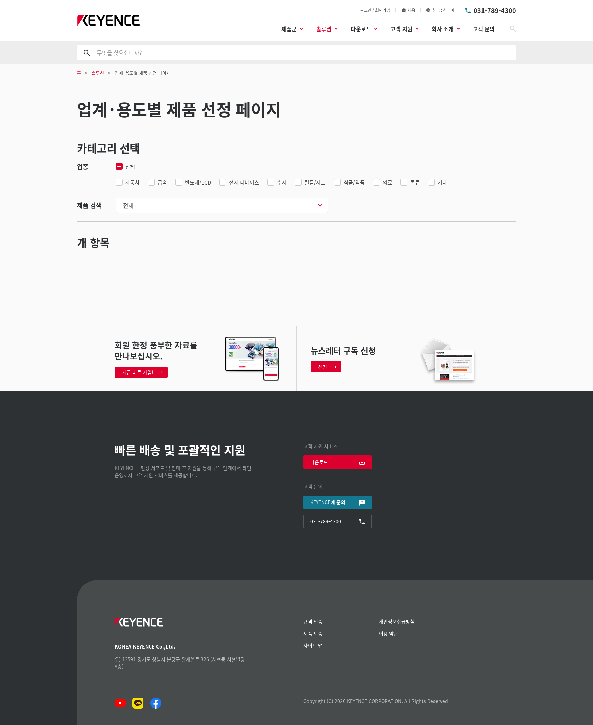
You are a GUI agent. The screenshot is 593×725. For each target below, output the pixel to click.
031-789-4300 (495, 10)
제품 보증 (313, 633)
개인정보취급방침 (397, 621)
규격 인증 (313, 621)
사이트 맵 (313, 645)
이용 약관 (388, 633)
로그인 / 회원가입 (375, 10)
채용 (411, 10)
